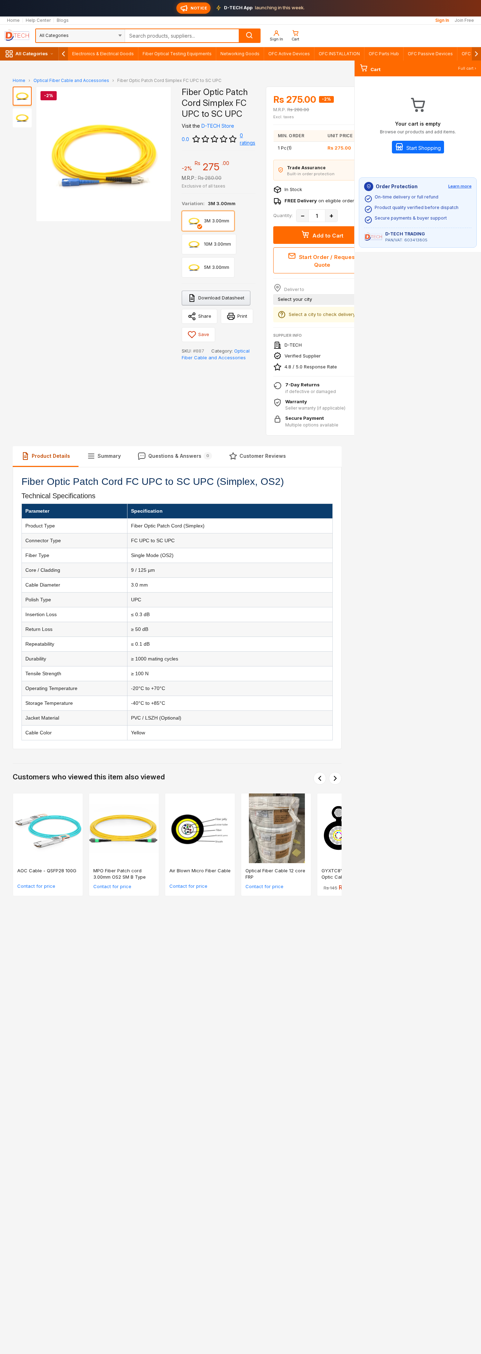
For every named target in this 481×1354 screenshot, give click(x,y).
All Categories (31, 53)
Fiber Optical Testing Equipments (177, 53)
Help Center (38, 20)
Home (13, 20)
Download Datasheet (221, 297)
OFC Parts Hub (384, 53)
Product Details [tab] (51, 456)
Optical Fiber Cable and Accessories (71, 80)
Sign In (442, 20)
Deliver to (293, 289)
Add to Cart (327, 235)
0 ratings (247, 139)
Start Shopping (423, 148)
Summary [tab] (109, 456)
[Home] (17, 35)
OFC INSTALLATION (339, 53)
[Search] (249, 35)
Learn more (459, 186)
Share (204, 316)
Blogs (63, 20)
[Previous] (319, 778)
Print (242, 316)
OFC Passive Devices (430, 53)
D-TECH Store (217, 126)
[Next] (335, 778)
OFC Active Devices (289, 53)
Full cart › (467, 68)
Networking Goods (240, 53)
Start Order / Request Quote (327, 261)
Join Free (464, 20)
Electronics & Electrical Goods (103, 53)
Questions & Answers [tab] (178, 456)
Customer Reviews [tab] (262, 456)
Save (203, 334)
